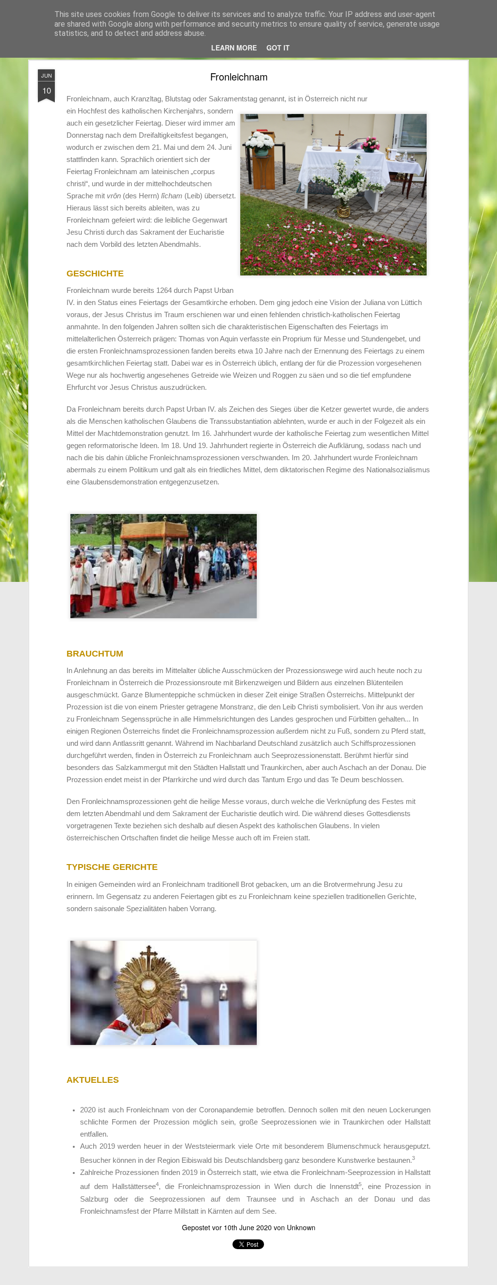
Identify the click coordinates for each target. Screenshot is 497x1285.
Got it (278, 47)
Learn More (234, 47)
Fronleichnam (239, 76)
